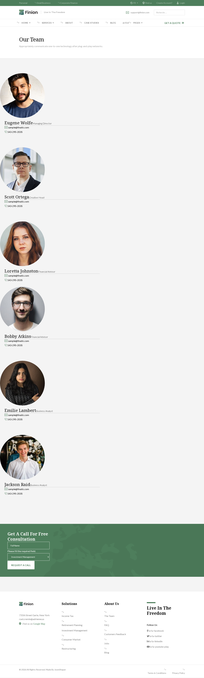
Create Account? (164, 3)
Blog (113, 22)
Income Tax (67, 615)
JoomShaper (60, 669)
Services (47, 22)
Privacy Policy (178, 673)
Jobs (106, 643)
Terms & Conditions (157, 673)
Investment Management (74, 630)
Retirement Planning (72, 625)
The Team (109, 615)
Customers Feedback (115, 634)
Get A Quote (172, 22)
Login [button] (182, 3)
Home (25, 22)
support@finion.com (140, 12)
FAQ (106, 625)
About (69, 22)
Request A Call (21, 565)
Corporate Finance (69, 3)
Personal (23, 3)
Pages (136, 22)
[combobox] (169, 12)
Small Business (44, 3)
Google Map (39, 624)
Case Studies (91, 22)
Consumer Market (71, 639)
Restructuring (69, 648)
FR (134, 3)
